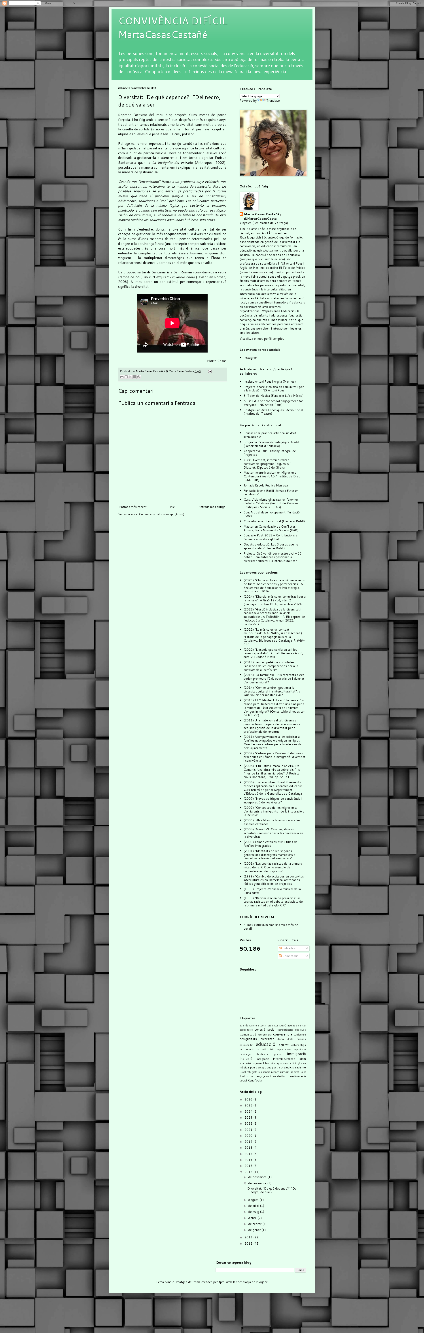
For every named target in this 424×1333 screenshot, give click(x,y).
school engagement (259, 1076)
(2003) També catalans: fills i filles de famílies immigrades (270, 844)
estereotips (298, 1045)
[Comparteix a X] (130, 377)
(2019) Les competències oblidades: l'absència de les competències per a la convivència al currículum (271, 666)
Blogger (261, 1282)
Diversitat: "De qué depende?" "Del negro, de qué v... (272, 1190)
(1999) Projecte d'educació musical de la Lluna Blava (272, 891)
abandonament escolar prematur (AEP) (263, 1025)
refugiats (252, 1072)
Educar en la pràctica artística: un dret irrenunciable (270, 435)
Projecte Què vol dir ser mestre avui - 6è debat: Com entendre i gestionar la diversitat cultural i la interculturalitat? (272, 557)
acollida (292, 1025)
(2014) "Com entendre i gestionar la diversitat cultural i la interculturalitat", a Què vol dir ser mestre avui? (272, 691)
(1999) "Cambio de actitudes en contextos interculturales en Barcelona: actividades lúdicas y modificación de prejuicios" (274, 880)
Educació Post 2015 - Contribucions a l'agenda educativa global (270, 537)
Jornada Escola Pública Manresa (266, 485)
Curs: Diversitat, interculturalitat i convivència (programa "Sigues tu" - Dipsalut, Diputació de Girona (268, 464)
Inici (172, 507)
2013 (248, 1237)
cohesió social (265, 1029)
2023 (248, 1117)
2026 (248, 1099)
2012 (248, 1243)
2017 (248, 1154)
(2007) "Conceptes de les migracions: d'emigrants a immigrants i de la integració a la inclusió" (274, 811)
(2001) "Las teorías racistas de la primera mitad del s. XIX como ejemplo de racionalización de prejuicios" (273, 867)
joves (259, 1063)
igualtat (277, 1054)
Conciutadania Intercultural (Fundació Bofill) (274, 521)
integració (263, 1059)
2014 (248, 1172)
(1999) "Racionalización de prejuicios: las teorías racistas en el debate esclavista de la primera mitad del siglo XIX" (273, 902)
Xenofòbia (255, 1080)
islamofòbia (247, 1063)
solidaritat (279, 1076)
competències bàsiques (291, 1030)
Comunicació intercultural (256, 1034)
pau (252, 1067)
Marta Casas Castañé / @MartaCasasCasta (262, 216)
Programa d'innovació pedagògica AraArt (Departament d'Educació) (271, 444)
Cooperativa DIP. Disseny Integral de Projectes (270, 453)
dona (280, 1039)
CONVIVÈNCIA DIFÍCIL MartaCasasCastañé (172, 27)
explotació (300, 1049)
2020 (248, 1135)
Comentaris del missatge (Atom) (161, 514)
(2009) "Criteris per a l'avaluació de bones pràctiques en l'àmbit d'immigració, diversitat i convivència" (274, 757)
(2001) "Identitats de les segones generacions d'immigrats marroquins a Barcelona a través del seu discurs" (269, 855)
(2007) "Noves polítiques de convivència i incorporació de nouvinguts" (273, 800)
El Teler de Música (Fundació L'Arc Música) (273, 395)
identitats (262, 1054)
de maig (254, 1211)
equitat (284, 1045)
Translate (273, 100)
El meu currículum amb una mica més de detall (271, 927)
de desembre (257, 1177)
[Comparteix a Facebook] (134, 377)
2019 (248, 1141)
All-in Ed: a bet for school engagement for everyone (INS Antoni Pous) (273, 403)
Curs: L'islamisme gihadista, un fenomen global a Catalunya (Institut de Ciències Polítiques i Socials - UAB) (271, 503)
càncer (302, 1025)
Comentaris (290, 956)
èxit (271, 1049)
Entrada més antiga (212, 507)
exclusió (262, 1049)
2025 (248, 1105)
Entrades (288, 948)
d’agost (253, 1200)
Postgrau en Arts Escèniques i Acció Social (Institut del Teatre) (273, 412)
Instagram (250, 357)
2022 (248, 1123)
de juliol (254, 1205)
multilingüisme (297, 1063)
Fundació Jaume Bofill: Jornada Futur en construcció (271, 492)
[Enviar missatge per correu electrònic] (209, 371)
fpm (221, 1282)
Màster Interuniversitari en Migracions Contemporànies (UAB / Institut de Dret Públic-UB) (272, 476)
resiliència (264, 1072)
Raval (243, 1072)
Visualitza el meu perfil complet (262, 338)
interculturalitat (284, 1058)
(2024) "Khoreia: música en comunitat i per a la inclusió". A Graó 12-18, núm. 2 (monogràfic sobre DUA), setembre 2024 (275, 600)
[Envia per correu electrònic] (122, 377)
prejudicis (287, 1067)
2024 (248, 1111)
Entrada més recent (133, 507)
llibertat (268, 1063)
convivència (282, 1034)
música (244, 1067)
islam (302, 1058)
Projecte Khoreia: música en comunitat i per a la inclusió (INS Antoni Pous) (274, 389)
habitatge (245, 1054)
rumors (285, 1072)
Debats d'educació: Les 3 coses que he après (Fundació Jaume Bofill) (271, 546)
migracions (281, 1063)
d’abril (252, 1218)
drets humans (296, 1039)
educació (265, 1043)
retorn (275, 1072)
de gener (254, 1230)
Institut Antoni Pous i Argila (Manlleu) (270, 381)
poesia (276, 1067)
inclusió (246, 1058)
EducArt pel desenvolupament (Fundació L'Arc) (272, 514)
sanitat (295, 1072)
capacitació (246, 1030)
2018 (248, 1147)
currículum (299, 1034)
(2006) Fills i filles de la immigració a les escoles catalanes (272, 822)
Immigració (296, 1053)
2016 (248, 1160)
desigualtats (248, 1039)
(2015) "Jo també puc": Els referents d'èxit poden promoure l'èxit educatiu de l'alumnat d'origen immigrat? (274, 679)
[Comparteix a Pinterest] (138, 377)
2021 (248, 1129)
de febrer (255, 1224)
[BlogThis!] (126, 377)
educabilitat (246, 1045)
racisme (300, 1067)
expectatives (284, 1049)
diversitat (267, 1039)
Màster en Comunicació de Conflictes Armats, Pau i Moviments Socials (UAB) (271, 528)
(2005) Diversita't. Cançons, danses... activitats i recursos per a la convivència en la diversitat (273, 833)
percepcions (263, 1067)
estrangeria (247, 1049)
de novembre (257, 1183)
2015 (248, 1165)
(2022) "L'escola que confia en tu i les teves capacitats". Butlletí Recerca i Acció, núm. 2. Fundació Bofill (273, 653)
